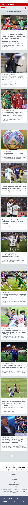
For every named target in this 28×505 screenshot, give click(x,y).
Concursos (14, 477)
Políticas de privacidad (14, 482)
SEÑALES (20, 8)
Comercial (14, 474)
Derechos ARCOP (14, 487)
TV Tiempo (14, 479)
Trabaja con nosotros (14, 484)
